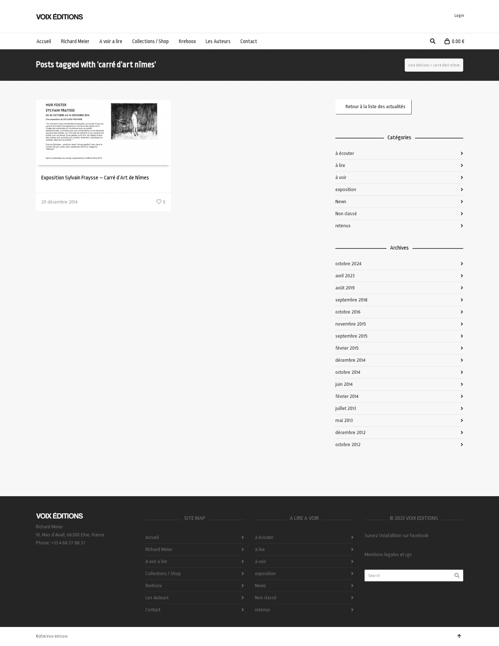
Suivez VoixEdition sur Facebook (396, 535)
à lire (340, 165)
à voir (340, 177)
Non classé (346, 213)
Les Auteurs (157, 597)
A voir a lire (156, 561)
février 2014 (346, 396)
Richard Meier (158, 549)
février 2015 (347, 348)
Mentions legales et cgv (388, 554)
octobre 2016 (348, 312)
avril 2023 (345, 275)
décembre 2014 (350, 360)
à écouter (344, 153)
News (340, 201)
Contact (152, 609)
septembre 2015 (351, 336)
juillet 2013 (345, 408)
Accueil (152, 537)
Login (459, 15)
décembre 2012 (350, 432)
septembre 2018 (351, 300)
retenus (343, 225)
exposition (345, 189)
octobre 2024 (348, 263)
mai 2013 (344, 420)
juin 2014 (344, 384)
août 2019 (345, 287)
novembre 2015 (350, 324)
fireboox (153, 585)
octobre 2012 (348, 444)
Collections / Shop (163, 573)
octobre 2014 (347, 372)
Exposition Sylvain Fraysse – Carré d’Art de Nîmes (95, 178)
